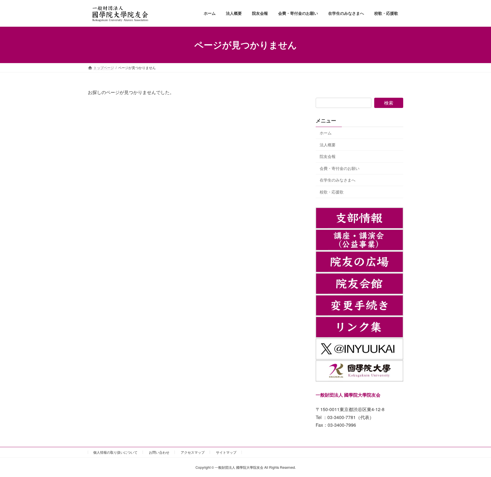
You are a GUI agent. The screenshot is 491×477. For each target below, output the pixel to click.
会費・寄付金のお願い (339, 168)
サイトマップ (226, 452)
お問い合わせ (159, 452)
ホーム (326, 133)
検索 (388, 102)
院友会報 (328, 156)
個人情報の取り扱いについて (115, 452)
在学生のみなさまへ (337, 180)
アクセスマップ (193, 452)
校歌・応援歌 (332, 192)
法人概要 (328, 144)
